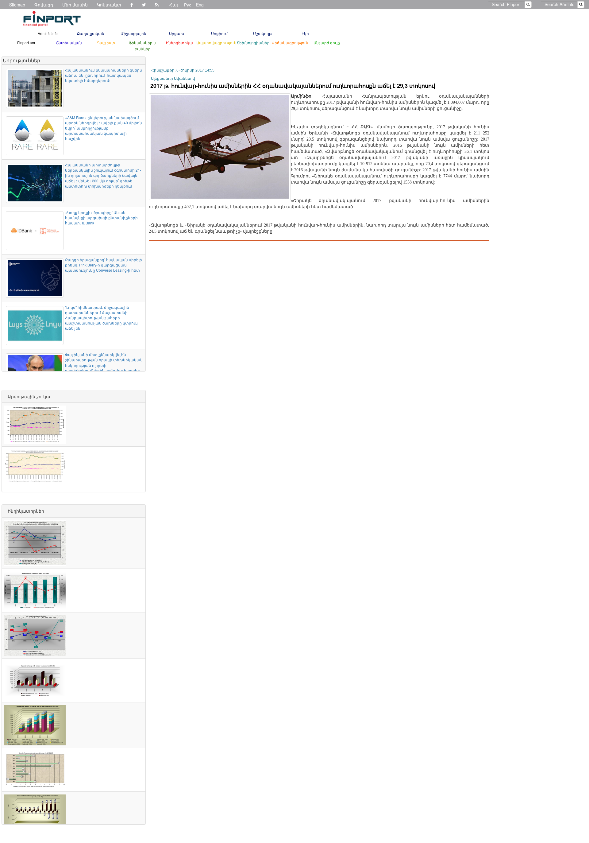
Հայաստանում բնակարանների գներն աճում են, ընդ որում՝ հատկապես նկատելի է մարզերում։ (103, 75)
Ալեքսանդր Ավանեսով (173, 78)
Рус (187, 5)
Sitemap (17, 5)
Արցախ (176, 33)
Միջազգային (133, 33)
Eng (200, 5)
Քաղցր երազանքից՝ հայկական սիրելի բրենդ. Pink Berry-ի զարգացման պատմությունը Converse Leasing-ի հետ (103, 265)
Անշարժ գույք (327, 42)
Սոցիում (219, 33)
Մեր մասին (75, 5)
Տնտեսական (69, 42)
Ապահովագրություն (216, 42)
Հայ (173, 5)
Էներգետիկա (179, 42)
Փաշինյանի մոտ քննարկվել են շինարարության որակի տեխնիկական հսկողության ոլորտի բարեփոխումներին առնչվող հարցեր (104, 362)
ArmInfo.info (48, 33)
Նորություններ (21, 60)
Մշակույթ (262, 33)
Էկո (305, 33)
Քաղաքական (90, 33)
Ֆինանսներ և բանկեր (142, 45)
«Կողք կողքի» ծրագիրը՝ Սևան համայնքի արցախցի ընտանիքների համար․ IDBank (101, 217)
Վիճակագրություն (290, 42)
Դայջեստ (106, 42)
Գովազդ (43, 5)
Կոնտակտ (109, 5)
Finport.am (26, 42)
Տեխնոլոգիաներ (253, 42)
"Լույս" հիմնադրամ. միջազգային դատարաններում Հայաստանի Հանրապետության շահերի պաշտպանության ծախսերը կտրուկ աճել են (101, 318)
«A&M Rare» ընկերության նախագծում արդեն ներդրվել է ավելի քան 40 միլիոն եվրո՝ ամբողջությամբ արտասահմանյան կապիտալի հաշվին (103, 128)
